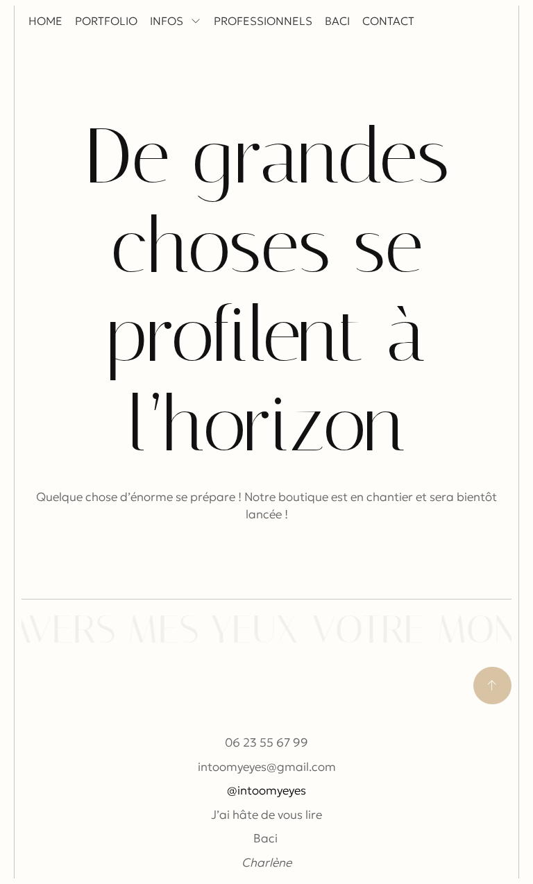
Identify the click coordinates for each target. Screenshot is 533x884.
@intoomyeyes (266, 790)
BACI (337, 21)
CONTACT (388, 21)
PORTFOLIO (106, 21)
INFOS (166, 21)
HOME (45, 21)
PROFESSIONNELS (263, 21)
